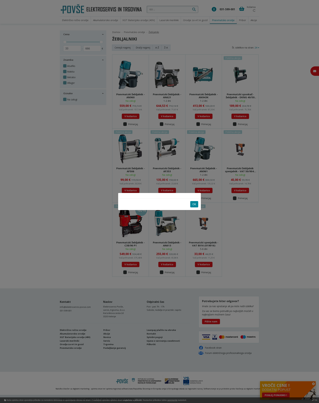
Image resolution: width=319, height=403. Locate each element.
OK (194, 204)
